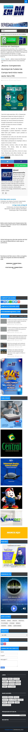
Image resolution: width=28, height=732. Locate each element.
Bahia (23, 34)
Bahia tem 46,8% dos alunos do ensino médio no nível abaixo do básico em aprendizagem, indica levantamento (17, 337)
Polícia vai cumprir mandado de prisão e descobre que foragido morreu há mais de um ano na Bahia (17, 321)
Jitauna (12, 623)
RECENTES (5, 316)
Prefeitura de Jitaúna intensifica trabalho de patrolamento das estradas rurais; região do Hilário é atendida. (16, 352)
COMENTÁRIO (23, 316)
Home (2, 59)
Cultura (16, 678)
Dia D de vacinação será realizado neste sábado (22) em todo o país (16, 344)
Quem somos (17, 625)
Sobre (10, 625)
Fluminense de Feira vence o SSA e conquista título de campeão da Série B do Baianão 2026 (14, 257)
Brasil (18, 623)
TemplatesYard (8, 729)
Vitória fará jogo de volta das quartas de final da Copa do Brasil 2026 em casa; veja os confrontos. (14, 241)
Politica (21, 620)
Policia (15, 620)
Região (3, 620)
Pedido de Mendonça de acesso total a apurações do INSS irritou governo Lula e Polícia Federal (17, 329)
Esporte (7, 59)
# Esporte (7, 157)
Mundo (18, 681)
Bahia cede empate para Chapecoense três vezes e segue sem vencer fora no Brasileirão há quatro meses (14, 224)
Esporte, (19, 80)
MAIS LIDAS (14, 316)
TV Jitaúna (4, 623)
